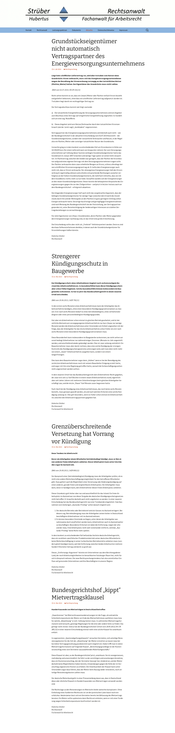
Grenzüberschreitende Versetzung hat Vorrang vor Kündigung (83, 434)
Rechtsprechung (71, 69)
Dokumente (76, 30)
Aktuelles (89, 30)
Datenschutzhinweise (106, 30)
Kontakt (29, 30)
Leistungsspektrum (59, 30)
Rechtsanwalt (42, 30)
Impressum (123, 30)
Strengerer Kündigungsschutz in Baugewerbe (80, 264)
